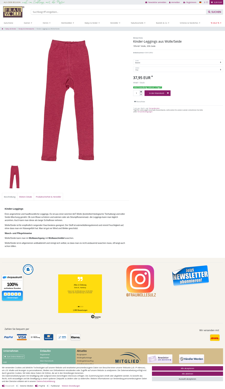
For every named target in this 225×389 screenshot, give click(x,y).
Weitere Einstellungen (71, 386)
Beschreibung (9, 197)
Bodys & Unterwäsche (26, 29)
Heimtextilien (66, 23)
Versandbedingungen (145, 112)
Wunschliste (140, 102)
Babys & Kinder (91, 23)
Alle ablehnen (187, 373)
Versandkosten (154, 108)
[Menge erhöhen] (141, 91)
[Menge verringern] (141, 94)
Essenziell (10, 386)
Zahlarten (44, 364)
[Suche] (214, 11)
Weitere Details (25, 197)
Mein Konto (44, 357)
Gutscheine (8, 23)
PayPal (42, 386)
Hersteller (114, 23)
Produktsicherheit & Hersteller (48, 197)
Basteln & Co (161, 23)
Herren (45, 23)
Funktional (55, 386)
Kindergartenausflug (85, 361)
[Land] (200, 2)
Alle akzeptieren (187, 368)
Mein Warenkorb (46, 361)
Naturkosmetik (137, 23)
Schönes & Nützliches (189, 23)
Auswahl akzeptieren (187, 379)
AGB (5, 362)
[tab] (9, 197)
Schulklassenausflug (85, 364)
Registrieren (45, 354)
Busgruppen (82, 354)
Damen (27, 23)
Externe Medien (26, 386)
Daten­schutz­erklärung (45, 381)
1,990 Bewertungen (80, 310)
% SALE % (215, 23)
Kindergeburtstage (84, 357)
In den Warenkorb (156, 93)
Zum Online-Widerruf (15, 356)
